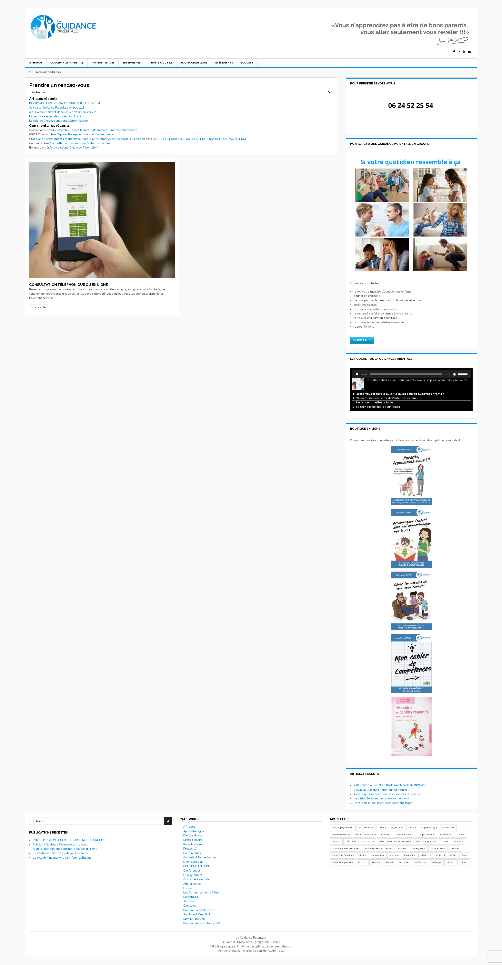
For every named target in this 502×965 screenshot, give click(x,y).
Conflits (461, 834)
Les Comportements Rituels (202, 892)
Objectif (440, 855)
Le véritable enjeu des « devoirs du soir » (56, 116)
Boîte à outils (161, 62)
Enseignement (133, 62)
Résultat (376, 862)
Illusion (362, 855)
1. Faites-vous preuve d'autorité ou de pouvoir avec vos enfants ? (398, 393)
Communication (403, 834)
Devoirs (336, 841)
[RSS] (464, 51)
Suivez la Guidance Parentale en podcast (56, 107)
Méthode (426, 855)
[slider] (463, 373)
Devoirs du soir (193, 835)
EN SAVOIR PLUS (361, 340)
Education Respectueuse (378, 848)
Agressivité (397, 827)
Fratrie (187, 888)
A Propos (35, 62)
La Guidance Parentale (67, 62)
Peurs (464, 855)
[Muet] (455, 374)
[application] (411, 374)
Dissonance (367, 841)
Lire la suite (39, 307)
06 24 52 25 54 (225, 946)
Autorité (188, 901)
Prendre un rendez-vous (199, 910)
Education (458, 841)
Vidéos (450, 862)
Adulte (382, 827)
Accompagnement (342, 827)
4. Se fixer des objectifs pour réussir (376, 406)
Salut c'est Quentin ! (196, 914)
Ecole (445, 841)
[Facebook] (454, 51)
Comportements (426, 834)
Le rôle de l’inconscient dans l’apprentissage (58, 120)
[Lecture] (357, 374)
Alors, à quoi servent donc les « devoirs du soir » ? (62, 112)
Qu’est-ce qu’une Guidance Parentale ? (72, 147)
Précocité (189, 848)
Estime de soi (438, 848)
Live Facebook (193, 861)
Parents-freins (192, 844)
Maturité (394, 855)
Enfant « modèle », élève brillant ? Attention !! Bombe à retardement (91, 130)
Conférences (192, 870)
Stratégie (436, 862)
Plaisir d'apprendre (342, 862)
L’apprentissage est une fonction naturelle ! (86, 134)
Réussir (390, 862)
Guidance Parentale (196, 879)
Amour (412, 827)
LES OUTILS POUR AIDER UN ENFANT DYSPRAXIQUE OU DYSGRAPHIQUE (200, 138)
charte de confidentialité (259, 950)
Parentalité (190, 896)
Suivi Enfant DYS (194, 918)
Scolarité (404, 862)
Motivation (410, 855)
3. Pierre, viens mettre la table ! (373, 402)
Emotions (402, 848)
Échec (463, 862)
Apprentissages (103, 62)
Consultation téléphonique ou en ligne (68, 285)
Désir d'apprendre (426, 841)
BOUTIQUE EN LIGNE (193, 62)
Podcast (247, 62)
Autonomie (448, 827)
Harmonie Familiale (343, 855)
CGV (282, 950)
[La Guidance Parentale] (62, 41)
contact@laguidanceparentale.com (269, 946)
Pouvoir (362, 862)
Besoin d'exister (341, 834)
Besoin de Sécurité (365, 834)
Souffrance (420, 862)
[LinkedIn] (459, 51)
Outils (453, 855)
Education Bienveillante (345, 848)
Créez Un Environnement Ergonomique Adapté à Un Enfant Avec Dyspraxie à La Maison (87, 138)
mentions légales (228, 950)
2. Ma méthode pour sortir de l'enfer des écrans (384, 398)
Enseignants (418, 848)
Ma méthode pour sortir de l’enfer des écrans (80, 143)
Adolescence (192, 883)
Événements (224, 62)
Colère (385, 834)
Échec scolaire (193, 839)
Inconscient (378, 855)
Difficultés (351, 841)
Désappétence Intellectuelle (395, 841)
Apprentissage (429, 827)
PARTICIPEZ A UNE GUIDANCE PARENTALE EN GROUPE (65, 103)
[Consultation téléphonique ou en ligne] (102, 220)
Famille (455, 848)
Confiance (189, 905)
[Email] (469, 51)
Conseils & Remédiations (199, 857)
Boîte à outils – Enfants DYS (201, 923)
